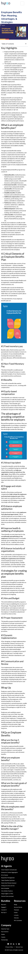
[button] (25, 43)
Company (6, 925)
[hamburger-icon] (22, 3)
